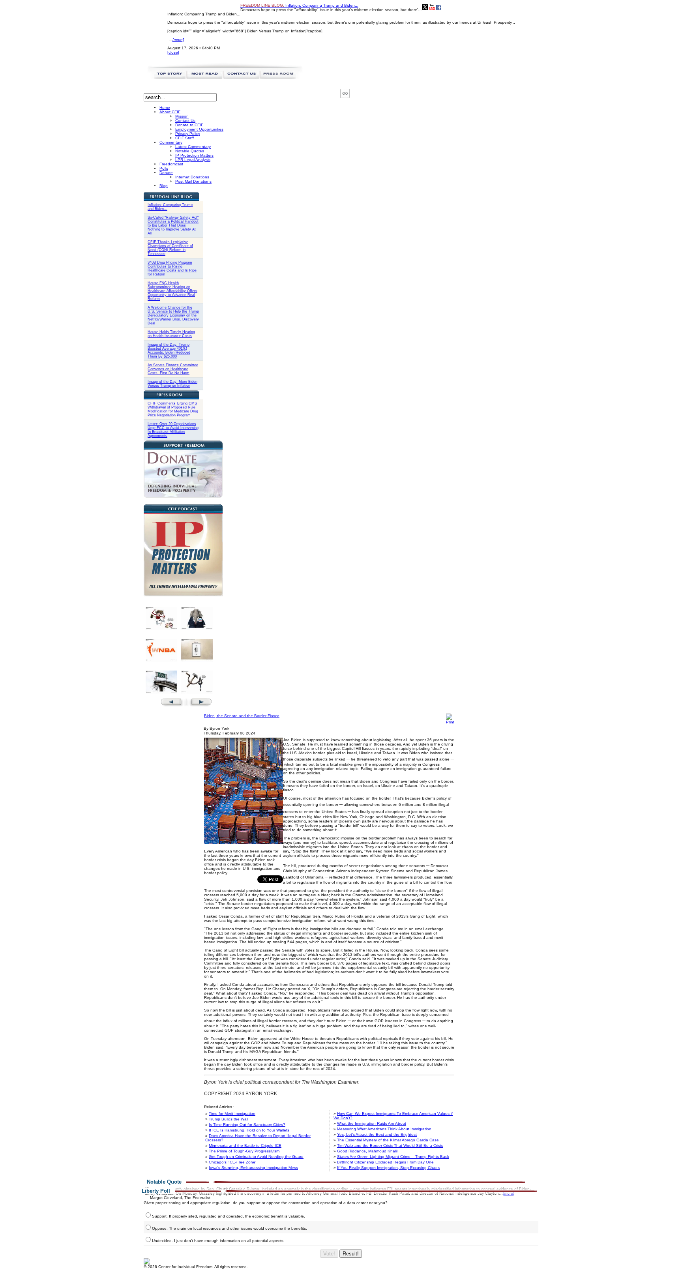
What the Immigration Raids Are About (371, 1123)
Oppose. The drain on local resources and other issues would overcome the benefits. (229, 1228)
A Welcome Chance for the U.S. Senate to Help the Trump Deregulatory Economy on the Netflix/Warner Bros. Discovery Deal (173, 315)
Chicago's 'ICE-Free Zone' (232, 1162)
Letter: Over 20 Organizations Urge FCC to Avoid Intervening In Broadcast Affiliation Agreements (173, 430)
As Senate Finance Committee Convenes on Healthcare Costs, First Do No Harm (173, 369)
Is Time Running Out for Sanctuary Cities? (247, 1124)
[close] (173, 52)
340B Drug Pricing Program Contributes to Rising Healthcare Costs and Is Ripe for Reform (172, 268)
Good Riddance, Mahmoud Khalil (367, 1151)
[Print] (450, 722)
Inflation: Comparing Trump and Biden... (299, 5)
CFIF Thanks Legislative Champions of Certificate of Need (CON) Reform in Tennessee (170, 248)
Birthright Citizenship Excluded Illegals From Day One (385, 1162)
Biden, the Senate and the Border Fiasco (241, 716)
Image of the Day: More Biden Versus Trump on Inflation (172, 384)
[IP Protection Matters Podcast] (183, 595)
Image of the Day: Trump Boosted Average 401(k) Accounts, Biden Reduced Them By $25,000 (169, 350)
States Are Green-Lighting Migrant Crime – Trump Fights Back (393, 1156)
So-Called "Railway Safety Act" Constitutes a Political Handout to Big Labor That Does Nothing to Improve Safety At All (173, 225)
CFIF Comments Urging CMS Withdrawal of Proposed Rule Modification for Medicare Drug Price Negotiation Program (173, 409)
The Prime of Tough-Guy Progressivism (244, 1151)
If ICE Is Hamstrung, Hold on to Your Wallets (249, 1130)
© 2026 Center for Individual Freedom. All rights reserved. (196, 1267)
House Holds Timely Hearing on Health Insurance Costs (171, 334)
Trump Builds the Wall (228, 1119)
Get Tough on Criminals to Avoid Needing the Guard (256, 1156)
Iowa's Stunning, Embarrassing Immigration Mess (253, 1167)
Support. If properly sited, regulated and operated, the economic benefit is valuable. (228, 1216)
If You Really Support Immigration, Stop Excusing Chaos (388, 1167)
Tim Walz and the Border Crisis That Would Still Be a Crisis (390, 1145)
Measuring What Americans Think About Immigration (384, 1129)
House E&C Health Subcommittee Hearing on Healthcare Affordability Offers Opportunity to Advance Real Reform (172, 291)
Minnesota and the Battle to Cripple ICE (245, 1145)
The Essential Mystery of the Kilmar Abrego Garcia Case (388, 1140)
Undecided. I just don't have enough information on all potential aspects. (218, 1240)
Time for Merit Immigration (232, 1113)
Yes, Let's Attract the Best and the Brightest (377, 1134)
